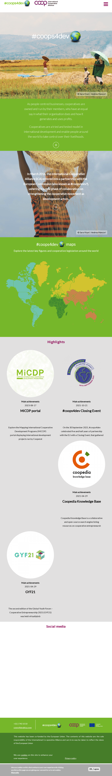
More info (15, 772)
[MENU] (106, 4)
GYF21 (47, 612)
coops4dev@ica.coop (23, 727)
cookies (24, 755)
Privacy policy (70, 758)
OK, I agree (94, 769)
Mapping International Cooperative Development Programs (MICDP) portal (31, 431)
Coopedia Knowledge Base (73, 518)
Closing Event (83, 435)
